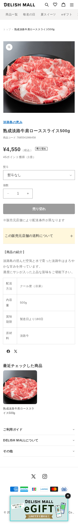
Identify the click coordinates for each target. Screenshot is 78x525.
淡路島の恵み (13, 122)
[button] (47, 4)
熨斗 (6, 166)
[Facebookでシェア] (8, 352)
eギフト (66, 14)
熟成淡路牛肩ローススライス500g (18, 410)
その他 (8, 451)
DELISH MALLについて (20, 440)
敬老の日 (29, 14)
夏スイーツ (48, 14)
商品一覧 (12, 14)
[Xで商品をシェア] (16, 352)
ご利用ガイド (13, 429)
